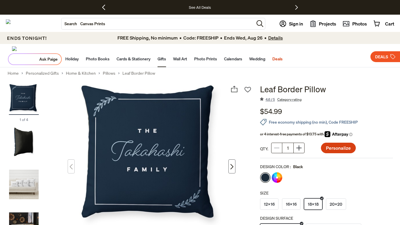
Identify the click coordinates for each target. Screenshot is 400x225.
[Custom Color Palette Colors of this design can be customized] (277, 177)
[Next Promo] (296, 7)
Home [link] (13, 73)
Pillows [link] (109, 73)
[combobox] (157, 23)
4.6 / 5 (284, 99)
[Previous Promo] (106, 7)
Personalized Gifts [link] (42, 73)
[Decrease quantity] (276, 148)
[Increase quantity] (299, 148)
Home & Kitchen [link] (81, 73)
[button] (260, 23)
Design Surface (276, 218)
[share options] (234, 89)
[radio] (265, 177)
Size (264, 193)
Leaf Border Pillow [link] (138, 73)
